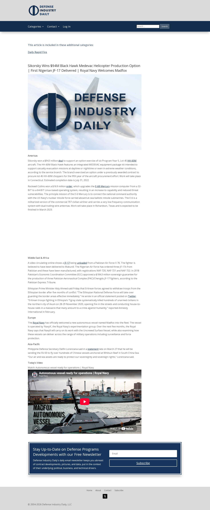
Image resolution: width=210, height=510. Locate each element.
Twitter (132, 296)
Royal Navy (39, 322)
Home (89, 490)
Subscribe (119, 490)
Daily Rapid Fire (37, 52)
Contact (52, 26)
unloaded (82, 262)
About (98, 490)
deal (60, 160)
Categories (34, 26)
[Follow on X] (105, 496)
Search (165, 26)
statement (93, 349)
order (69, 186)
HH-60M (131, 160)
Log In (66, 26)
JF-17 (67, 262)
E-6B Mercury (102, 186)
